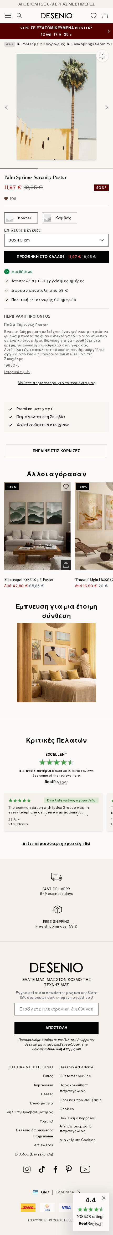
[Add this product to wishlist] (102, 55)
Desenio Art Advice (76, 1067)
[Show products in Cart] (105, 15)
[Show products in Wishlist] (93, 15)
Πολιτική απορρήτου (77, 1118)
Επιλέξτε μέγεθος (22, 230)
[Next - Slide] (106, 107)
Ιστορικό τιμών (17, 372)
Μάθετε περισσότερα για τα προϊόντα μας (56, 383)
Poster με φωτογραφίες (43, 44)
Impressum (43, 1085)
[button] (91, 1212)
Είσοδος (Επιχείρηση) (34, 1154)
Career (47, 1094)
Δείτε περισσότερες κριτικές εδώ (56, 843)
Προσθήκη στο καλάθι (56, 256)
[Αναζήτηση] (19, 15)
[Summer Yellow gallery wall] (56, 662)
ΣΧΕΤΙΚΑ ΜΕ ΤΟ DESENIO (31, 1067)
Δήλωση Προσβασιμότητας (30, 1112)
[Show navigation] (8, 15)
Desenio (71, 1220)
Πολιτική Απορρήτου (64, 1049)
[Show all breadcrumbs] (9, 44)
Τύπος (48, 1076)
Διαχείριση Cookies (77, 1140)
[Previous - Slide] (6, 107)
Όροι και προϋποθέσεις (81, 1100)
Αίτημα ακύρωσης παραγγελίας (75, 1128)
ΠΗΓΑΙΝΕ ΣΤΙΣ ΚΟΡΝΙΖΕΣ (56, 450)
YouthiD (46, 1121)
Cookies (67, 1109)
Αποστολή (56, 1027)
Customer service (75, 1076)
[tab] (19, 167)
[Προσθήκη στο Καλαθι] (66, 565)
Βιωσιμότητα (41, 1103)
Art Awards (43, 1145)
